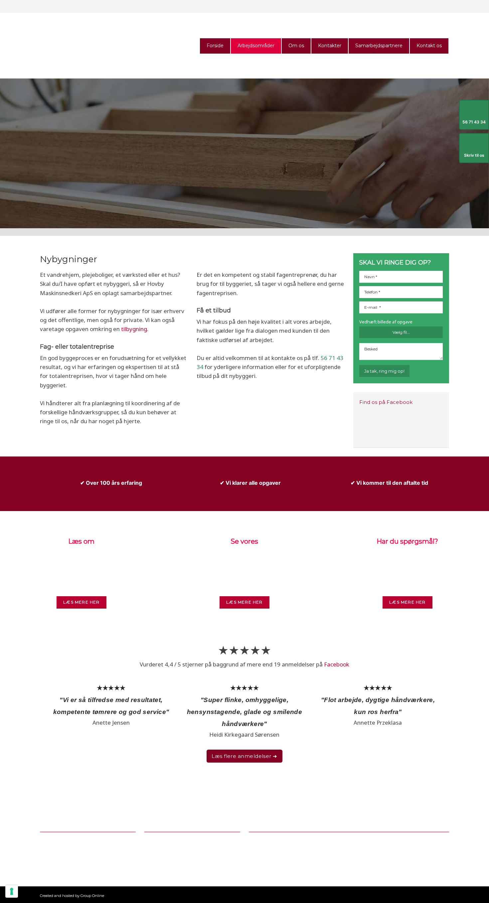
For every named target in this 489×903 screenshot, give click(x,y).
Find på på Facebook (168, 856)
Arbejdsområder (256, 46)
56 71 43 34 (168, 840)
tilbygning (134, 329)
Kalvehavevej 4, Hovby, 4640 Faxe (80, 848)
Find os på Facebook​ (385, 402)
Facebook (336, 664)
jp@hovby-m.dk (180, 848)
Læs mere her (81, 602)
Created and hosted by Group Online (72, 895)
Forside (215, 46)
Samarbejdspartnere (379, 46)
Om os (296, 46)
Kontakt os (429, 46)
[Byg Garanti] (392, 850)
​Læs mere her (244, 602)
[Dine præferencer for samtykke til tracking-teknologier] (11, 891)
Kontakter (329, 46)
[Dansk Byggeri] (288, 850)
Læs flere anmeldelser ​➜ (244, 756)
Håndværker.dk (336, 805)
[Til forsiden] (70, 45)
